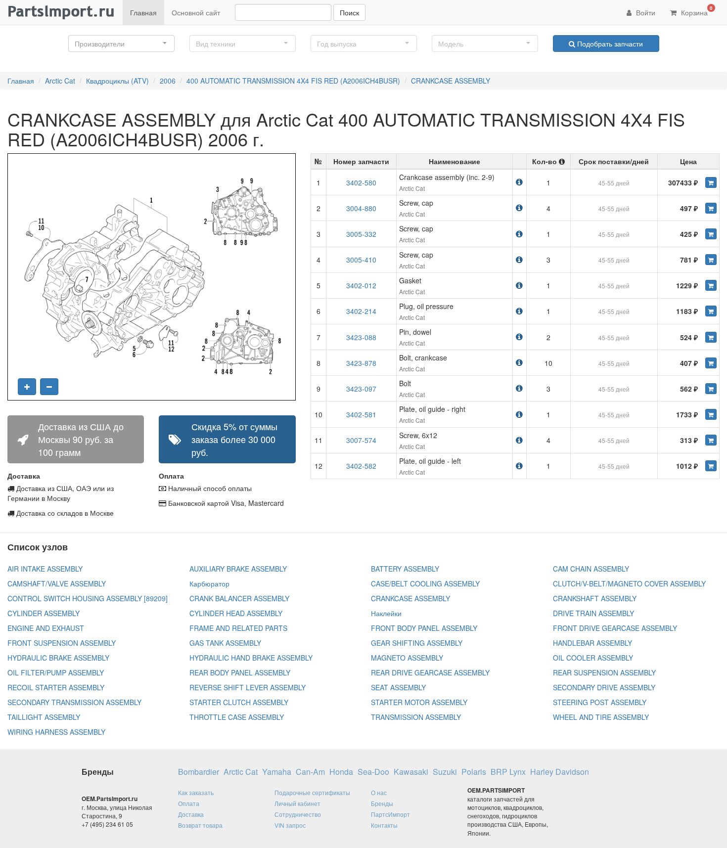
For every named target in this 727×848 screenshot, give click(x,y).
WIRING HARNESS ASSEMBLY (56, 732)
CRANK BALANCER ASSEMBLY (239, 598)
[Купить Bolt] (711, 388)
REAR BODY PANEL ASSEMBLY (239, 672)
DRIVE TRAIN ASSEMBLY (593, 613)
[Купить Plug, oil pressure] (711, 311)
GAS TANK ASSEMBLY (225, 643)
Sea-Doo (373, 771)
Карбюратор (209, 583)
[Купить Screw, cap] (711, 208)
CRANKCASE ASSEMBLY (450, 81)
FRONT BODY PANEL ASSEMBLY (424, 628)
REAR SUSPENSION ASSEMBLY (604, 672)
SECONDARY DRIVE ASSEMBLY (604, 687)
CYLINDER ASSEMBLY (43, 613)
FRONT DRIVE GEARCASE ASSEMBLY (615, 628)
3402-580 (361, 182)
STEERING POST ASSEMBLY (599, 702)
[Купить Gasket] (711, 285)
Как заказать (196, 792)
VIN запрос (290, 825)
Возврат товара (200, 825)
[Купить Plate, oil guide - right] (711, 414)
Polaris (473, 771)
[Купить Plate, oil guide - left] (711, 465)
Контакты (384, 825)
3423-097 (361, 389)
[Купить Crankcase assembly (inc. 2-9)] (711, 182)
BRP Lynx (508, 771)
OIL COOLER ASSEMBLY (593, 658)
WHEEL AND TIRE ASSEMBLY (601, 717)
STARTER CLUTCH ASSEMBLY (238, 702)
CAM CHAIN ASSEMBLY (591, 569)
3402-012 (361, 285)
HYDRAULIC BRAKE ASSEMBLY (58, 658)
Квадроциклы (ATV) (117, 81)
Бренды (382, 803)
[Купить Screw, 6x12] (711, 440)
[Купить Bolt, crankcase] (711, 362)
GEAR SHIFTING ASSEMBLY (416, 643)
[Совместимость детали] (519, 181)
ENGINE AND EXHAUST (45, 628)
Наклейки (386, 613)
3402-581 (361, 414)
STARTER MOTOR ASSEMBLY (419, 702)
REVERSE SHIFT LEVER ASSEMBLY (247, 687)
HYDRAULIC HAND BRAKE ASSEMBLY (251, 658)
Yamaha (276, 771)
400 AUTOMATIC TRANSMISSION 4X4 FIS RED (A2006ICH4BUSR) (293, 81)
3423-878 (361, 363)
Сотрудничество (297, 814)
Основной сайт (196, 12)
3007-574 (361, 440)
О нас (379, 792)
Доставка (191, 814)
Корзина (696, 10)
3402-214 (361, 311)
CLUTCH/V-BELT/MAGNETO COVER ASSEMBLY (629, 583)
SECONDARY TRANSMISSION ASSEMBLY (74, 702)
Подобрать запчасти (609, 43)
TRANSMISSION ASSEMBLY (416, 717)
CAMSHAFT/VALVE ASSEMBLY (56, 583)
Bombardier (198, 771)
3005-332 (361, 234)
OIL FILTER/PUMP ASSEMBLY (55, 672)
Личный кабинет (297, 803)
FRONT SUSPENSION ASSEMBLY (61, 643)
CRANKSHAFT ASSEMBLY (594, 598)
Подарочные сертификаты (312, 792)
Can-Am (310, 771)
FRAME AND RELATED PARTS (238, 628)
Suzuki (445, 771)
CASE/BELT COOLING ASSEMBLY (425, 583)
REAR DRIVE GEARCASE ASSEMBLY (430, 672)
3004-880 (361, 208)
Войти (644, 12)
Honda (341, 771)
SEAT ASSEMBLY (398, 687)
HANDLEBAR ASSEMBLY (592, 643)
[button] (121, 43)
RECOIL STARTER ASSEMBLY (55, 687)
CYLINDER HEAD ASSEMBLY (235, 613)
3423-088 (361, 337)
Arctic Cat (60, 81)
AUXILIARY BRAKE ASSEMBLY (238, 569)
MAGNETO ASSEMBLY (407, 658)
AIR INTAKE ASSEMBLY (45, 569)
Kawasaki (411, 771)
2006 (168, 81)
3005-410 (361, 260)
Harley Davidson (559, 771)
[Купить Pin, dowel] (711, 337)
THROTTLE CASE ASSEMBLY (236, 717)
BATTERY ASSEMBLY (405, 569)
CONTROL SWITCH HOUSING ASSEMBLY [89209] (87, 598)
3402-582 (361, 466)
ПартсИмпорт (390, 814)
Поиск (349, 12)
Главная (143, 12)
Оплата (188, 803)
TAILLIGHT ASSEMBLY (43, 717)
